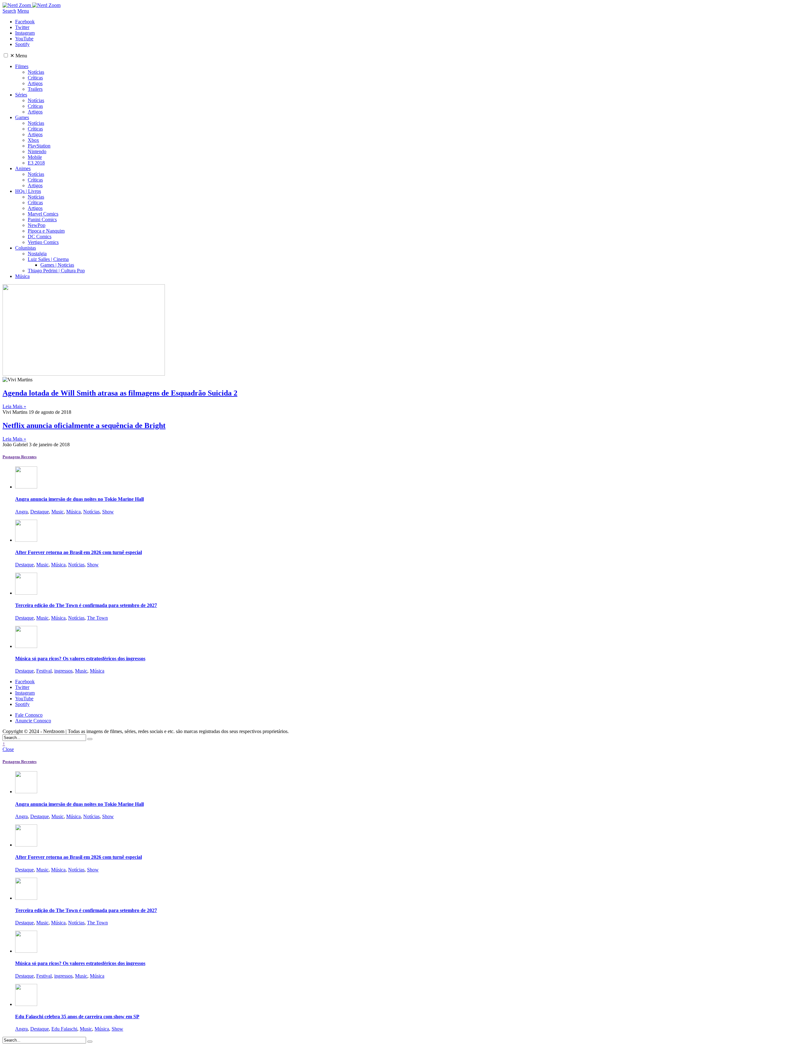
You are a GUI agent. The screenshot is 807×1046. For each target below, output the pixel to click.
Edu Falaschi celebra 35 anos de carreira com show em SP (77, 1016)
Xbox (33, 140)
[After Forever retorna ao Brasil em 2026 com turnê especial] (26, 540)
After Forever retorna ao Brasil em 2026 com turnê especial (78, 552)
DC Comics (39, 236)
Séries (21, 94)
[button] (6, 55)
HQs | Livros (28, 191)
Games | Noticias (57, 265)
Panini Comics (42, 219)
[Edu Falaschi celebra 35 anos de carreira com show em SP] (26, 1004)
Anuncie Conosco (33, 720)
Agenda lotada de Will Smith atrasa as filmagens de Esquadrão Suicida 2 (120, 393)
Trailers (35, 89)
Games (22, 117)
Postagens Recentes (20, 456)
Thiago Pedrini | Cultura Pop (56, 270)
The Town (97, 618)
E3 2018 (36, 162)
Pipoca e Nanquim (46, 231)
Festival (44, 670)
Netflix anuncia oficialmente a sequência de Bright (84, 425)
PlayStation (39, 145)
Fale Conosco (29, 715)
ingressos (63, 670)
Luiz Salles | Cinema (48, 259)
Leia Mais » (14, 406)
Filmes (21, 66)
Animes (23, 168)
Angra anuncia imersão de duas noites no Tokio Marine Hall (79, 499)
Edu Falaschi (64, 1029)
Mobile (35, 157)
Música (22, 276)
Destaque (39, 511)
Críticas (35, 77)
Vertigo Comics (43, 242)
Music (57, 511)
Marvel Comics (43, 214)
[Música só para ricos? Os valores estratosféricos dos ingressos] (26, 646)
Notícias (36, 72)
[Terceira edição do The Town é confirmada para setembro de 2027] (26, 593)
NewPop (36, 225)
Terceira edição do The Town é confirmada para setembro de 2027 (86, 605)
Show (108, 511)
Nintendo (37, 151)
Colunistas (25, 248)
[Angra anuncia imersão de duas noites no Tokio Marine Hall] (26, 486)
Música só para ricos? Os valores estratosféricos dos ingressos (80, 658)
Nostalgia (37, 253)
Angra (21, 511)
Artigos (35, 83)
